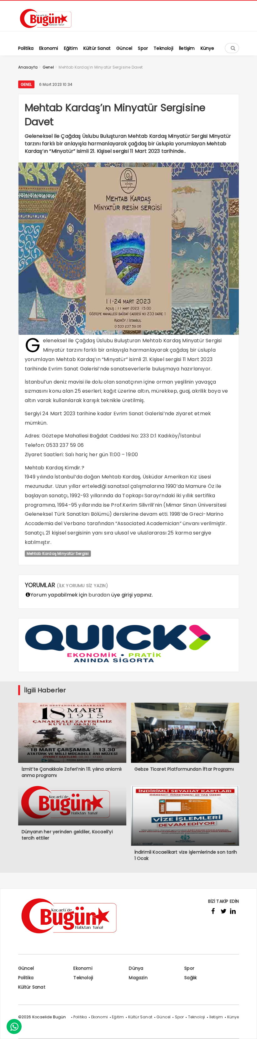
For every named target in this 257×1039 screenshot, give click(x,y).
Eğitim (118, 1017)
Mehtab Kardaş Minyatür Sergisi (58, 553)
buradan (99, 594)
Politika (26, 977)
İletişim (216, 1017)
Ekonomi (82, 968)
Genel (26, 84)
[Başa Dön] (246, 1028)
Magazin (138, 977)
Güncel (26, 968)
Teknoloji (83, 977)
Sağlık (190, 977)
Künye (233, 1017)
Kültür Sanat (31, 987)
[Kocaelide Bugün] (49, 30)
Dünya (136, 968)
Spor (189, 968)
